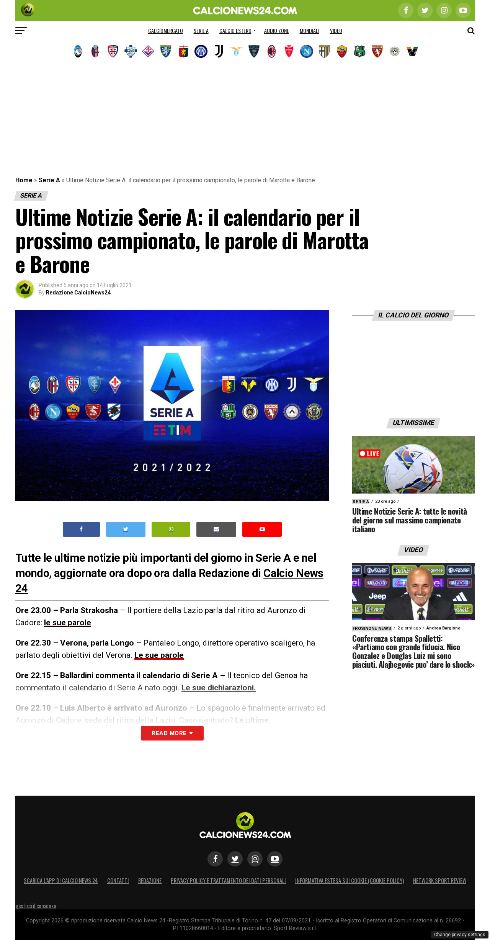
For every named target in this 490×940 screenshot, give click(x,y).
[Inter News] (201, 51)
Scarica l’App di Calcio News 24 (61, 880)
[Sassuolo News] (359, 51)
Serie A (201, 30)
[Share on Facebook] (81, 529)
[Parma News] (324, 51)
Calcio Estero (235, 30)
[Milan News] (271, 51)
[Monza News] (289, 51)
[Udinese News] (394, 51)
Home (24, 180)
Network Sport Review (439, 880)
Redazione (150, 880)
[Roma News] (342, 51)
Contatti (118, 880)
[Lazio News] (236, 51)
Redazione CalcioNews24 (78, 292)
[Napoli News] (306, 51)
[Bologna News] (95, 51)
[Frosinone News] (166, 51)
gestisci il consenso (35, 906)
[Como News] (130, 51)
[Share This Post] (171, 529)
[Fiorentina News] (148, 51)
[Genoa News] (183, 51)
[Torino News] (377, 51)
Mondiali (309, 30)
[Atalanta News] (78, 51)
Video (336, 30)
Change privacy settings (459, 934)
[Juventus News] (218, 51)
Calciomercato (165, 30)
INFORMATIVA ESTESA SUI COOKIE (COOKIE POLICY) (349, 880)
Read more (169, 733)
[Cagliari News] (113, 51)
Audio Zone (276, 30)
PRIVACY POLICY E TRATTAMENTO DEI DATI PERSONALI (228, 880)
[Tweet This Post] (125, 529)
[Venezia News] (412, 51)
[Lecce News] (254, 51)
